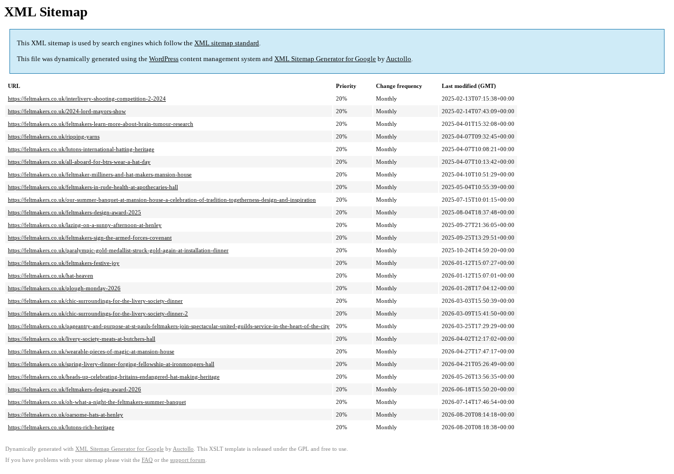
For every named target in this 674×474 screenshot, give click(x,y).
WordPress (164, 59)
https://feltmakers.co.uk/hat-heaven (50, 275)
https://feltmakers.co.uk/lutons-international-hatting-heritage (81, 149)
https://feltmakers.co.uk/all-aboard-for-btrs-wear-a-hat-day (79, 162)
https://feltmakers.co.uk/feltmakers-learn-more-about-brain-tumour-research (100, 124)
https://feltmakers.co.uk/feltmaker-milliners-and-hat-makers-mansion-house (100, 174)
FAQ (147, 460)
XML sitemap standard (226, 43)
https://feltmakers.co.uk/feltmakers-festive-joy (64, 263)
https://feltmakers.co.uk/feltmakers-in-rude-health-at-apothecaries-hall (93, 187)
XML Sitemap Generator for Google (325, 59)
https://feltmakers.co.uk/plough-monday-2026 (64, 288)
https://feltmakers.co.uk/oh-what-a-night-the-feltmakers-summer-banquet (97, 402)
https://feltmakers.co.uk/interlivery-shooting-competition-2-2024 (87, 98)
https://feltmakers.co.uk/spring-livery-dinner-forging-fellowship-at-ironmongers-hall (111, 364)
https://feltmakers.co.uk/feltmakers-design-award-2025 (74, 212)
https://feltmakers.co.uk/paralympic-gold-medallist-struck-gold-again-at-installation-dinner (118, 250)
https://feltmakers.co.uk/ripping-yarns (54, 136)
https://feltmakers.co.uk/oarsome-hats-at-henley (65, 414)
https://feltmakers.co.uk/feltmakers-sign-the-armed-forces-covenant (90, 237)
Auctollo (398, 59)
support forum (187, 460)
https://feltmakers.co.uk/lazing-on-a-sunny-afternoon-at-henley (85, 225)
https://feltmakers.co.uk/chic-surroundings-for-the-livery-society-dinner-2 (98, 313)
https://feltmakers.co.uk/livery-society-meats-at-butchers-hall (81, 338)
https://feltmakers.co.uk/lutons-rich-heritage (61, 427)
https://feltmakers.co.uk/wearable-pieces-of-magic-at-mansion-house (91, 351)
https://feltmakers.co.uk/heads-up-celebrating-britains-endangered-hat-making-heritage (114, 376)
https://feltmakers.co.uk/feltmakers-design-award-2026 (74, 389)
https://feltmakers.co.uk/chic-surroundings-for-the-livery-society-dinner (95, 301)
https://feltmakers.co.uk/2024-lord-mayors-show (67, 111)
